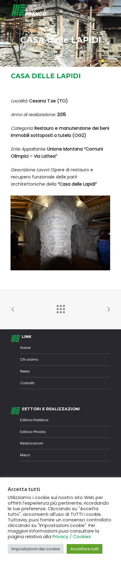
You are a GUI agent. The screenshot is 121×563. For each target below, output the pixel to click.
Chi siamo (29, 359)
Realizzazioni (31, 443)
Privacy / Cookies (71, 537)
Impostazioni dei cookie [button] (35, 549)
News (25, 371)
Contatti (27, 383)
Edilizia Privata (33, 431)
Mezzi (25, 455)
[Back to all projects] (60, 307)
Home (25, 347)
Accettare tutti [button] (84, 549)
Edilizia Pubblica (34, 419)
